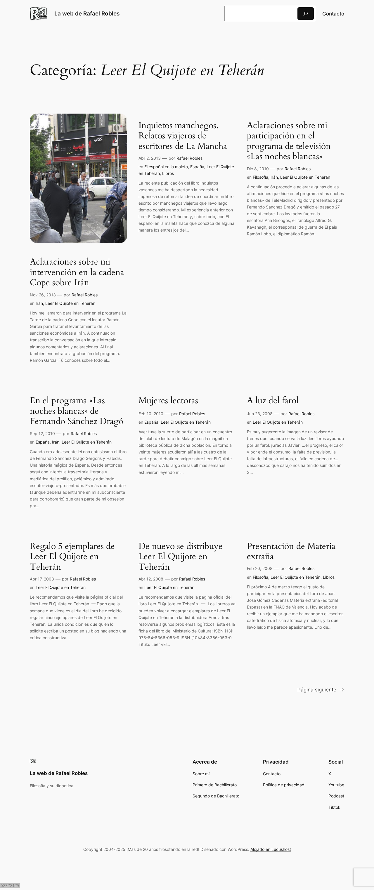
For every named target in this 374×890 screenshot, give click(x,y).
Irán (39, 303)
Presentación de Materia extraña (291, 551)
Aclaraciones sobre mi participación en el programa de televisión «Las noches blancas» (289, 141)
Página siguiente (320, 690)
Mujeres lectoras (168, 401)
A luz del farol (273, 401)
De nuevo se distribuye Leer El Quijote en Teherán (180, 557)
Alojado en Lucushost (270, 849)
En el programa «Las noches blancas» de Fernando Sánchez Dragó (76, 411)
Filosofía (260, 177)
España (197, 166)
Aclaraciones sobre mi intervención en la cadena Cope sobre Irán (77, 272)
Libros (168, 173)
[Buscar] (305, 13)
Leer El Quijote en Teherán (70, 303)
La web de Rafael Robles (87, 13)
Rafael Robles (85, 294)
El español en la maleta (166, 166)
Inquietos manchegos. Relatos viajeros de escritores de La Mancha (182, 136)
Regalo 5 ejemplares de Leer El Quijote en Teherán (72, 557)
